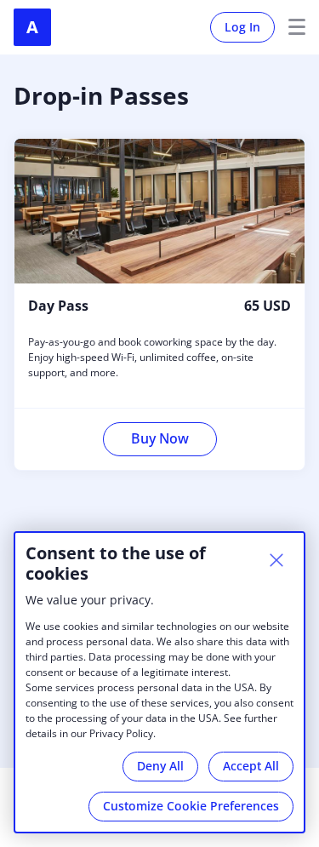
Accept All (251, 766)
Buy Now (160, 438)
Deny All (160, 766)
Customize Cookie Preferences (191, 806)
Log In (242, 27)
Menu (290, 27)
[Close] (276, 560)
